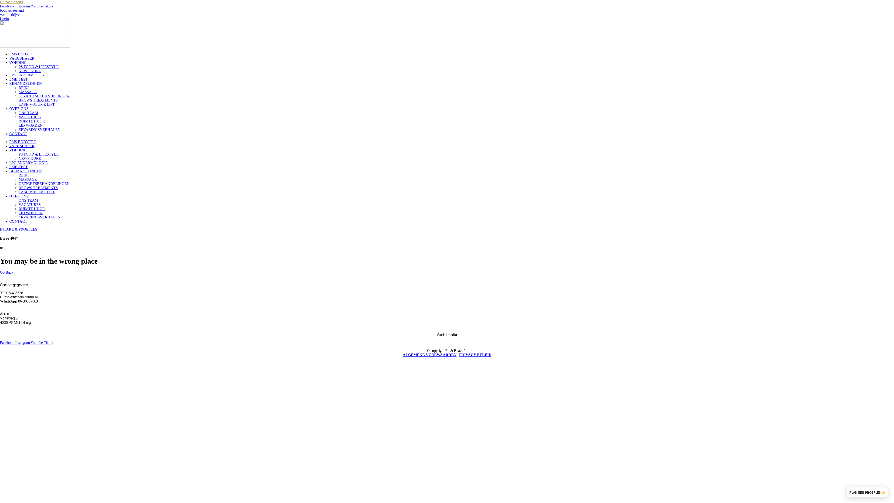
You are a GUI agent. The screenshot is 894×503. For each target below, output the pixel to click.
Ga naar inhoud (11, 2)
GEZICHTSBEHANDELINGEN (44, 96)
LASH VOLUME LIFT (37, 104)
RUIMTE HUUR (32, 121)
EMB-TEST (18, 79)
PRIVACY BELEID (475, 355)
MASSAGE (28, 92)
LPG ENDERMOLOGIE (28, 75)
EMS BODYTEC (22, 54)
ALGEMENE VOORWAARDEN (430, 355)
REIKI (24, 88)
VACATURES (30, 117)
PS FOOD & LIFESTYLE (39, 67)
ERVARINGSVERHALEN (40, 130)
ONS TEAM (28, 113)
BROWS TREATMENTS (38, 100)
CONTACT (18, 134)
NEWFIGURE (30, 71)
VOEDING (18, 63)
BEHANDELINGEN (25, 83)
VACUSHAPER (21, 58)
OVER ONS (18, 109)
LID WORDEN (31, 125)
